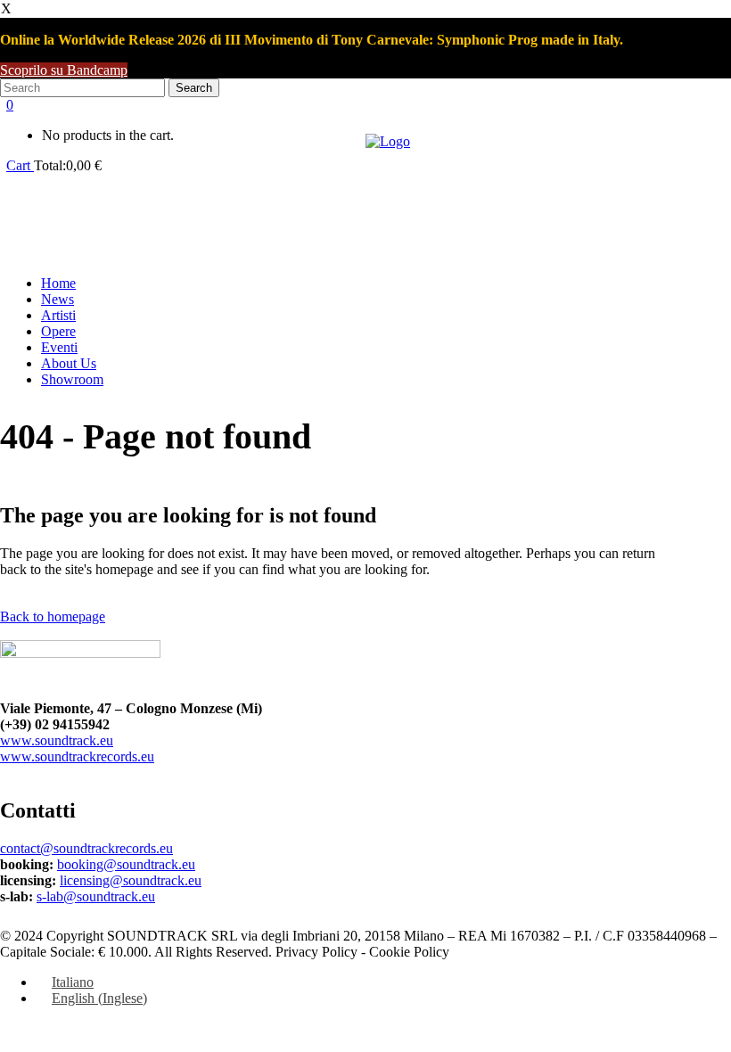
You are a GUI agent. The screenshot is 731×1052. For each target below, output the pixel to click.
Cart (20, 165)
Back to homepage (52, 616)
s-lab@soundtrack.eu (96, 896)
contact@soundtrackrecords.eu (86, 848)
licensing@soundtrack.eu (130, 880)
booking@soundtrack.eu (126, 864)
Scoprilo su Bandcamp (63, 70)
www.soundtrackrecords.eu (77, 756)
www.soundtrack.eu (56, 740)
